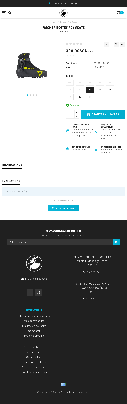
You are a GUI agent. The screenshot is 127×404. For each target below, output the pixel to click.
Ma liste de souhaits (34, 326)
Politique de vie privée (34, 367)
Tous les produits (34, 335)
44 (100, 89)
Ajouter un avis (65, 208)
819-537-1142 (94, 298)
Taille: (69, 76)
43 (90, 89)
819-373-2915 (94, 272)
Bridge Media (83, 392)
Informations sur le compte (34, 316)
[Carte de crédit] (63, 384)
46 (69, 97)
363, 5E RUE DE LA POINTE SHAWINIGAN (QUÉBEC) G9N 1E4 (94, 287)
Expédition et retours (34, 362)
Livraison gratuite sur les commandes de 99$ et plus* (83, 132)
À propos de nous (34, 347)
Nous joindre (34, 352)
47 (80, 97)
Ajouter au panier (105, 114)
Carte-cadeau (34, 357)
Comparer (34, 331)
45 (110, 89)
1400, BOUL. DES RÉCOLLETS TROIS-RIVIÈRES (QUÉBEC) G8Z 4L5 (94, 261)
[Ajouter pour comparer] (122, 44)
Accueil (52, 22)
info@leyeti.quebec (36, 278)
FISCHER (63, 32)
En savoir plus (79, 149)
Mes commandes (34, 321)
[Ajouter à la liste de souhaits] (116, 44)
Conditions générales (34, 372)
